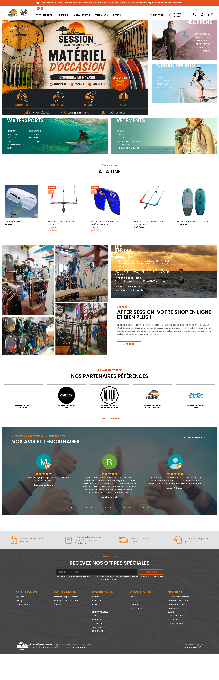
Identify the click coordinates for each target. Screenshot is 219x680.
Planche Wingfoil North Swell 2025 (149, 221)
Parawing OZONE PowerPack (190, 221)
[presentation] (5, 67)
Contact (156, 15)
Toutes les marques (110, 418)
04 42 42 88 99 (176, 16)
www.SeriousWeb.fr (193, 647)
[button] (69, 113)
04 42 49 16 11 (175, 14)
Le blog (19, 600)
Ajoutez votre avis (194, 437)
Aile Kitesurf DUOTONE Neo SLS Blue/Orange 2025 (61, 223)
